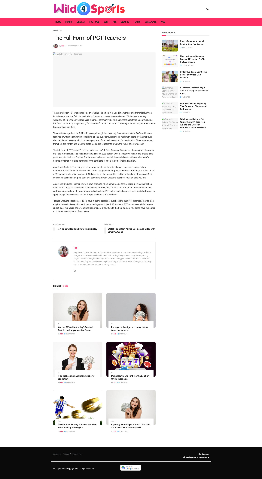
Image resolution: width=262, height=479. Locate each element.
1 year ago (185, 81)
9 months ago (187, 47)
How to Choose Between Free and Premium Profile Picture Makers (192, 59)
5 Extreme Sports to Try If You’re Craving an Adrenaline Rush (194, 91)
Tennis (136, 22)
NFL (114, 22)
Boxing (68, 22)
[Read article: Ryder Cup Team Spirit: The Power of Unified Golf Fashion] (170, 76)
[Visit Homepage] (89, 9)
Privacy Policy (77, 454)
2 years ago (70, 334)
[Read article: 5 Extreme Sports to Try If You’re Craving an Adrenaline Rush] (170, 92)
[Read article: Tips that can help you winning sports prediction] (77, 359)
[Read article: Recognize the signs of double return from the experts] (131, 310)
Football (94, 22)
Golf (106, 22)
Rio (62, 46)
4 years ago (72, 46)
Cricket (81, 22)
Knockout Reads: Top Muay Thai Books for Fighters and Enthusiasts (193, 106)
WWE (163, 22)
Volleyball (150, 22)
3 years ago (124, 382)
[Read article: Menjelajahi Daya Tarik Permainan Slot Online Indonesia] (131, 359)
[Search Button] (207, 8)
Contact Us (57, 454)
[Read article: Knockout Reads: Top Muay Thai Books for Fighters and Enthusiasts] (170, 108)
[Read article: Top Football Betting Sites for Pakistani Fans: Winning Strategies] (77, 407)
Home (58, 22)
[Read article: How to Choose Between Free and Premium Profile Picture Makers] (170, 61)
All (61, 30)
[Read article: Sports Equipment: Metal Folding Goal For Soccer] (170, 45)
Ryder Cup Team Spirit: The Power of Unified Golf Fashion (193, 75)
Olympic (125, 22)
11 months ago (187, 65)
